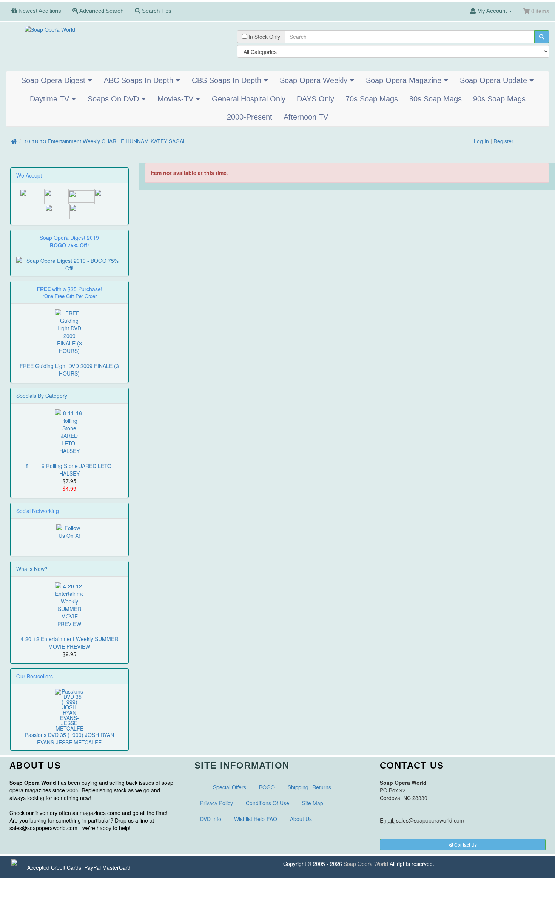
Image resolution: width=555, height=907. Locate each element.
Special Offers (229, 787)
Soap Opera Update (494, 80)
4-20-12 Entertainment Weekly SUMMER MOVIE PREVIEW (69, 642)
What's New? (32, 568)
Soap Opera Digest (54, 80)
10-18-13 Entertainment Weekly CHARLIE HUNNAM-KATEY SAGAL (105, 141)
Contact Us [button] (465, 844)
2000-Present (249, 117)
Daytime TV (50, 99)
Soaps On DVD (114, 99)
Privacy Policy (216, 803)
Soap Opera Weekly (315, 80)
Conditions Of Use (267, 803)
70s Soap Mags (371, 99)
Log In (481, 141)
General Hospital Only (248, 99)
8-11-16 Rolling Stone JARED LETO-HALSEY (69, 469)
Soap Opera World (366, 863)
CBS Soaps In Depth (228, 80)
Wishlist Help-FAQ (255, 819)
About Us (301, 819)
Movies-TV (176, 99)
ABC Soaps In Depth (140, 80)
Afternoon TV (306, 117)
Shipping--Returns (309, 787)
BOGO (267, 787)
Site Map (312, 803)
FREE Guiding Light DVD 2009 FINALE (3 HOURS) (69, 369)
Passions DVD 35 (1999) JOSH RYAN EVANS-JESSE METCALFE (69, 738)
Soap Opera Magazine (405, 80)
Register (503, 141)
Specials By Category (41, 395)
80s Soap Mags (435, 99)
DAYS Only (315, 99)
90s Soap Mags (499, 99)
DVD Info (210, 819)
